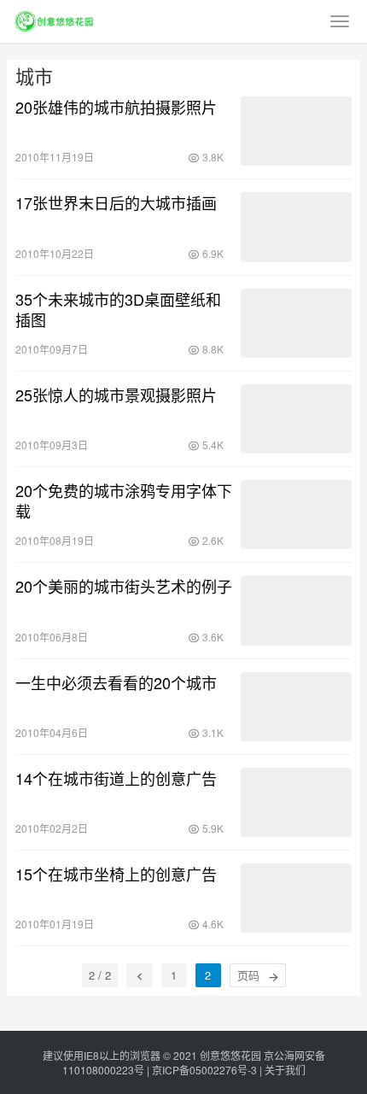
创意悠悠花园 (230, 1055)
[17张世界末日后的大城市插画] (296, 226)
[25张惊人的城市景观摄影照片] (296, 418)
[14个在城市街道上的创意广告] (296, 802)
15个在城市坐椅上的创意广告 (116, 873)
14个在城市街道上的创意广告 (116, 778)
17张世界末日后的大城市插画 (116, 202)
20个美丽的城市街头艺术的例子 (123, 586)
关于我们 (285, 1069)
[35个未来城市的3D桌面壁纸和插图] (296, 323)
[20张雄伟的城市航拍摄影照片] (296, 131)
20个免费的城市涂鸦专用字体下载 (123, 500)
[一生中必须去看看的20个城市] (296, 706)
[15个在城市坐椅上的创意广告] (296, 898)
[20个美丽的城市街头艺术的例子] (296, 610)
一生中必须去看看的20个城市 (116, 682)
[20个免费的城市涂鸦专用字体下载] (296, 514)
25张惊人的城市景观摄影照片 (116, 394)
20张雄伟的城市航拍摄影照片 (116, 107)
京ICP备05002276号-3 (204, 1069)
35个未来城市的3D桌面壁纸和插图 (118, 309)
